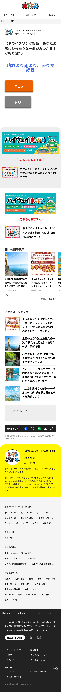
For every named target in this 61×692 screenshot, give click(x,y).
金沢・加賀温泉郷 (12, 589)
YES (19, 86)
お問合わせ (9, 660)
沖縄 (15, 599)
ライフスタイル (52, 613)
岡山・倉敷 (45, 594)
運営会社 (34, 649)
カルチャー (52, 14)
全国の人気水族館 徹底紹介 (43, 563)
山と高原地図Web (38, 671)
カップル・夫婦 (11, 523)
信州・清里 (25, 584)
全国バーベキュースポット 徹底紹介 (20, 558)
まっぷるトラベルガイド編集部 (28, 30)
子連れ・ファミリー (46, 517)
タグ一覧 (8, 538)
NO (18, 102)
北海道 (7, 578)
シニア (25, 523)
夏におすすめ (26, 512)
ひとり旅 (47, 523)
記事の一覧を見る (48, 299)
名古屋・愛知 (40, 584)
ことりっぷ (9, 671)
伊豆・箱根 (50, 578)
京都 (26, 589)
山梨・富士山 (10, 584)
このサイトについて (13, 649)
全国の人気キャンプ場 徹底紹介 (18, 553)
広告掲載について (38, 660)
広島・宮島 (31, 594)
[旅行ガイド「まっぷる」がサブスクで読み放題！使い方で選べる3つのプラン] (10, 172)
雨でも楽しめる (27, 517)
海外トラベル (31, 14)
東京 (31, 578)
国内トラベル (9, 14)
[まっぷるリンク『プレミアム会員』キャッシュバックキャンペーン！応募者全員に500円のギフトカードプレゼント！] (43, 272)
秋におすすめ (42, 512)
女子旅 (35, 523)
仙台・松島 (19, 578)
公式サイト (28, 458)
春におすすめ (10, 512)
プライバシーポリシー (39, 654)
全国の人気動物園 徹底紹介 (16, 563)
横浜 (39, 578)
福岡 (6, 599)
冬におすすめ (10, 517)
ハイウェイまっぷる (13, 676)
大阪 (35, 589)
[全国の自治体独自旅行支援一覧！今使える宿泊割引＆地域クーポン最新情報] (16, 272)
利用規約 (8, 654)
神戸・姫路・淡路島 (13, 594)
